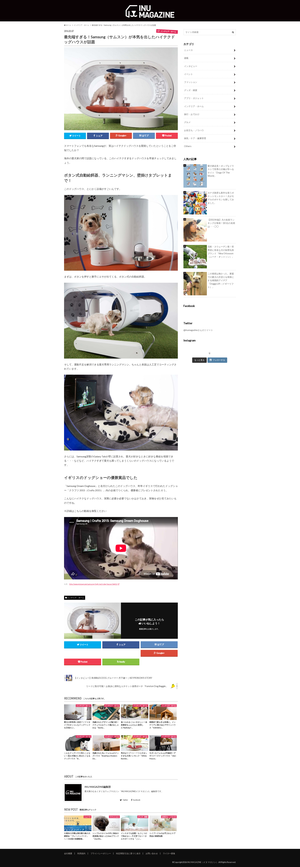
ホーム (68, 25)
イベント (188, 74)
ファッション (190, 82)
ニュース (188, 50)
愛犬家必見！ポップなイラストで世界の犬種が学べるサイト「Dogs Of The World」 (221, 171)
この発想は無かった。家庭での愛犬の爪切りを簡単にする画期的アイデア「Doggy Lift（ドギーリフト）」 (221, 280)
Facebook (136, 800)
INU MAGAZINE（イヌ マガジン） (202, 862)
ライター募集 (169, 853)
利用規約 (81, 853)
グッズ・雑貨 (190, 90)
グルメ (187, 122)
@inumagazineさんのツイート (198, 330)
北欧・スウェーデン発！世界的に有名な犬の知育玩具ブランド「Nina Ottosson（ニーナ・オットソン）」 (221, 251)
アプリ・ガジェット (194, 98)
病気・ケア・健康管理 (195, 138)
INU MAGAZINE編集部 (98, 786)
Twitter (125, 800)
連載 (186, 58)
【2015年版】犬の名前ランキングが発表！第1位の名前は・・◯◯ (221, 223)
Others (187, 146)
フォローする (219, 360)
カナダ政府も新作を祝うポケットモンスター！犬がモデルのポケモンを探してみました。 (221, 197)
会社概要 (68, 853)
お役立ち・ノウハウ (194, 130)
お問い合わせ (152, 853)
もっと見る (199, 360)
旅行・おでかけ (191, 114)
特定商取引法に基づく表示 (128, 853)
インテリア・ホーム (81, 25)
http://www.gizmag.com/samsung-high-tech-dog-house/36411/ (93, 584)
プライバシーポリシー (101, 853)
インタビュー (190, 66)
